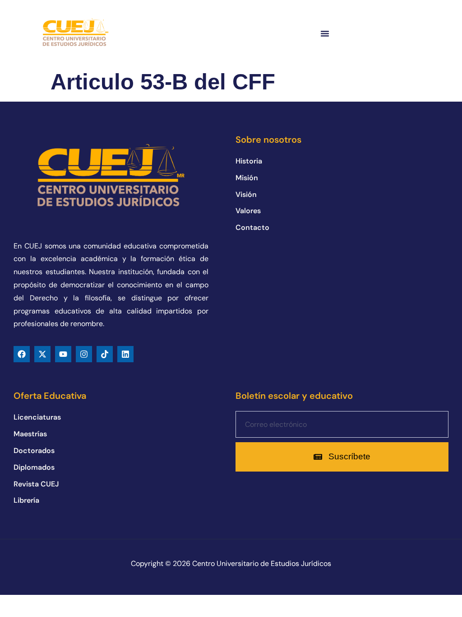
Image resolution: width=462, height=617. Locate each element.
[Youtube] (63, 354)
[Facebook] (22, 354)
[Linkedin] (125, 354)
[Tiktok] (105, 354)
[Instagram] (84, 354)
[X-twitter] (42, 354)
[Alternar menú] (324, 33)
